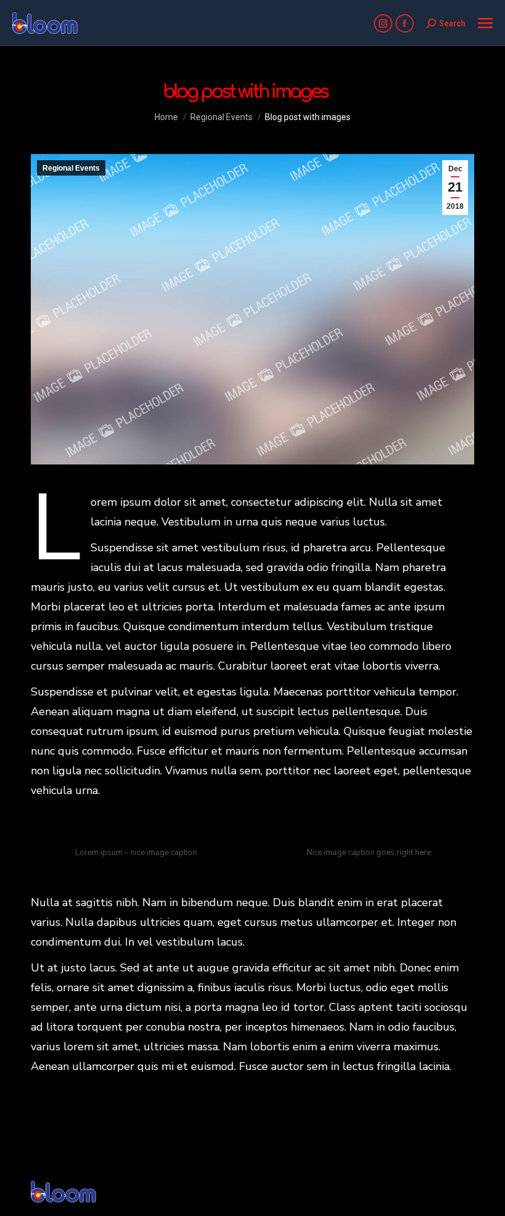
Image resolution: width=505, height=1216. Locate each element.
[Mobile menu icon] (485, 23)
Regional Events (71, 168)
